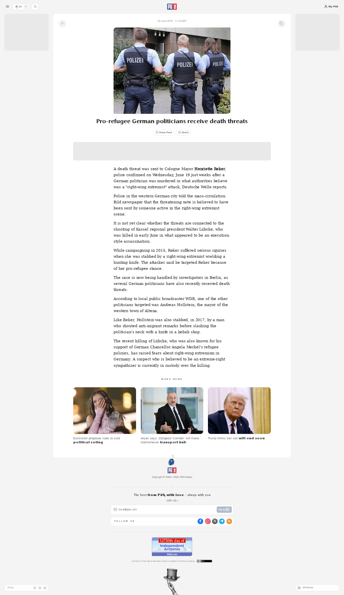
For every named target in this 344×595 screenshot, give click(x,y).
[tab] (216, 117)
